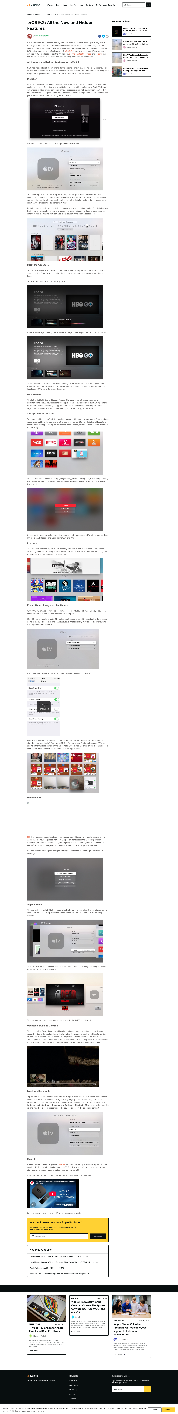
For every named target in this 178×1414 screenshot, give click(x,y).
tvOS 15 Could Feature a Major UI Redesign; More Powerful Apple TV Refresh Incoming (64, 1262)
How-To (73, 5)
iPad (57, 5)
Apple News (73, 1385)
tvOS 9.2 (68, 51)
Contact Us (73, 1381)
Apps (65, 5)
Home (29, 14)
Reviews (89, 5)
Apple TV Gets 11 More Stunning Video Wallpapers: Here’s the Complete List (59, 1274)
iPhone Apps (73, 1390)
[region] (89, 1409)
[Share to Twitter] (103, 36)
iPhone (50, 5)
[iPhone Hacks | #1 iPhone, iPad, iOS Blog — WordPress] (34, 5)
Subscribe (98, 1236)
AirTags (32, 1288)
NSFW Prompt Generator (106, 5)
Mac (81, 5)
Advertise (72, 1399)
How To (72, 1394)
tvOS (48, 14)
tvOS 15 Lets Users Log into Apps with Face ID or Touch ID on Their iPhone (59, 1256)
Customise (155, 1410)
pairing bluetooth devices (80, 54)
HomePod (18, 1288)
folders (99, 54)
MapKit (62, 1164)
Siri (28, 837)
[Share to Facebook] (99, 36)
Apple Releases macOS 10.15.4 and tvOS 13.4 (47, 1268)
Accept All (168, 1410)
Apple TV (39, 14)
